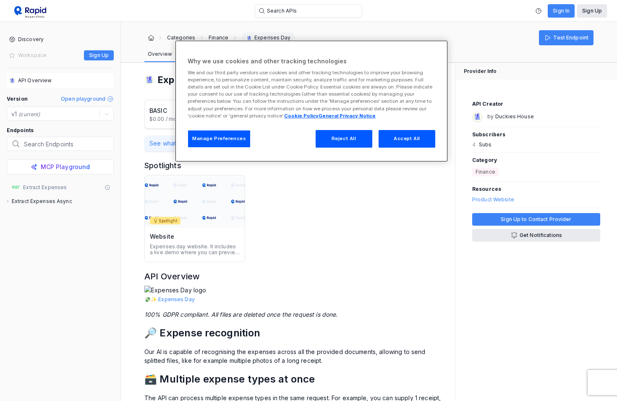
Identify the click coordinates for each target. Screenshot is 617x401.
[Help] (538, 11)
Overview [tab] (160, 54)
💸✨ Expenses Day (169, 299)
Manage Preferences (219, 138)
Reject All (344, 138)
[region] (311, 101)
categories (181, 38)
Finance (218, 38)
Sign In (561, 11)
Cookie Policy (301, 116)
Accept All (407, 138)
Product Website (493, 200)
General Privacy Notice (347, 116)
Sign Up (592, 11)
